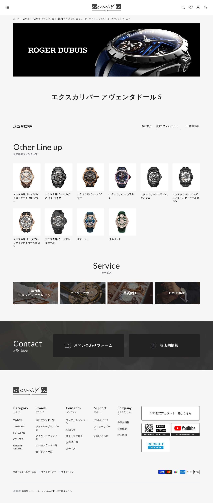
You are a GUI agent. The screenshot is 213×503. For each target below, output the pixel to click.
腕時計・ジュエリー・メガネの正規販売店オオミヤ (47, 491)
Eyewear (19, 433)
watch (27, 19)
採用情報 (122, 435)
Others (18, 439)
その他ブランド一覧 (46, 445)
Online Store (17, 447)
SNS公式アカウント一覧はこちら (171, 413)
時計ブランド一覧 (45, 420)
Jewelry (18, 426)
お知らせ (70, 429)
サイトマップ (67, 472)
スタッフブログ (74, 436)
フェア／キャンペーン (76, 421)
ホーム (16, 19)
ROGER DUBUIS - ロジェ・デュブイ (75, 19)
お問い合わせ (101, 436)
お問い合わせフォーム (93, 345)
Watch (17, 420)
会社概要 (122, 428)
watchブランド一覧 (44, 19)
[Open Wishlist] (190, 7)
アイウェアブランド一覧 (47, 437)
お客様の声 (72, 442)
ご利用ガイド (101, 420)
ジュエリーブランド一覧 (47, 428)
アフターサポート (102, 428)
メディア (70, 448)
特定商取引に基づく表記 (24, 472)
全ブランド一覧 (44, 451)
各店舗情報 (169, 345)
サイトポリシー (48, 472)
